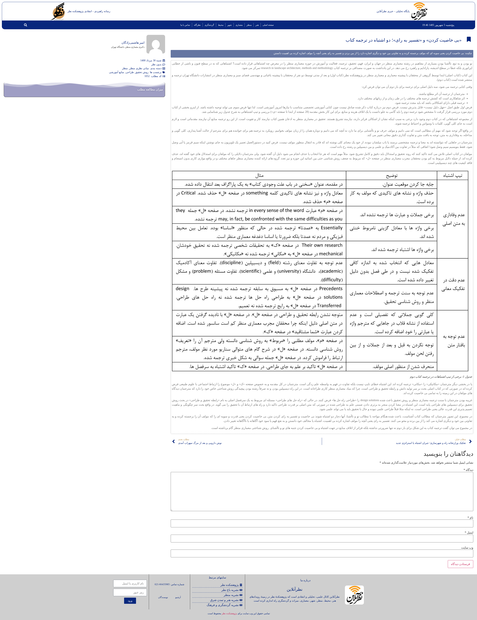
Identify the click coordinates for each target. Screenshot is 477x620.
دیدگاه (468, 469)
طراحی (130, 72)
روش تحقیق (142, 72)
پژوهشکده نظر (229, 613)
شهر (229, 25)
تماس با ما (185, 25)
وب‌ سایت (467, 547)
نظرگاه (197, 25)
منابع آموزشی (116, 72)
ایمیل (469, 532)
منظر (249, 25)
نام (470, 517)
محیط (220, 25)
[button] (25, 25)
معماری (239, 25)
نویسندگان (163, 597)
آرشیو (178, 597)
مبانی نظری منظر (139, 68)
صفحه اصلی (268, 25)
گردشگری (209, 25)
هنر (257, 25)
